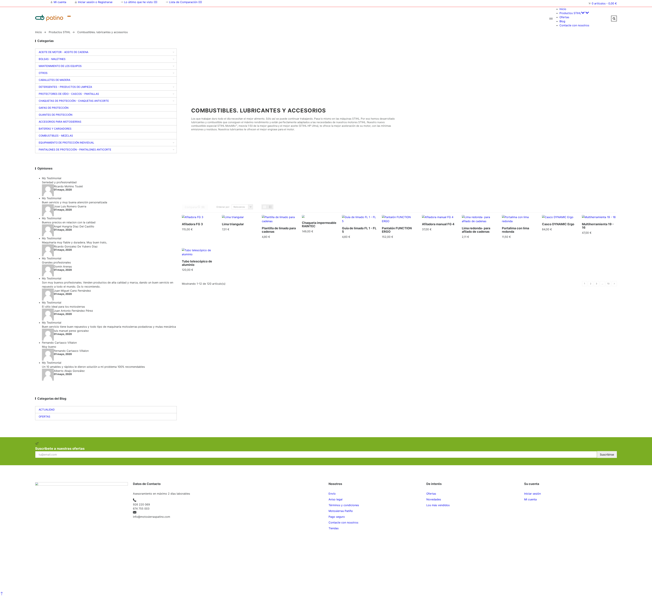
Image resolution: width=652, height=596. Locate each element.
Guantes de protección (55, 114)
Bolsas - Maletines (52, 59)
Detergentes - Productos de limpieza (65, 86)
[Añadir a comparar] (199, 219)
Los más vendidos (438, 505)
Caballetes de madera (54, 80)
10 (608, 283)
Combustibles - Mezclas (56, 135)
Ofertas (44, 416)
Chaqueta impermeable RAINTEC (319, 224)
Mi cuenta (530, 499)
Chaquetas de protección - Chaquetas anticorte (74, 100)
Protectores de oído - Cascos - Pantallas (69, 93)
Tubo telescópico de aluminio (197, 263)
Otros (43, 73)
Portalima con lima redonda (515, 229)
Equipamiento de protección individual (66, 142)
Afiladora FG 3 (192, 224)
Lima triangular (233, 224)
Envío (332, 493)
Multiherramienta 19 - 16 (598, 225)
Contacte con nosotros (343, 522)
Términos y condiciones (344, 505)
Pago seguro (337, 516)
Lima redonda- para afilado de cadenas (476, 229)
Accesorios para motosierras (60, 121)
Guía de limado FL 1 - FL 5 (359, 229)
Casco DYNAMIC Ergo (558, 224)
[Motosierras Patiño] (77, 18)
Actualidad (47, 409)
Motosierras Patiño (341, 511)
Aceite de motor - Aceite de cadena (63, 52)
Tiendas (334, 528)
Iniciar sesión (532, 493)
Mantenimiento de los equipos (60, 66)
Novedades (433, 499)
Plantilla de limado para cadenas (279, 229)
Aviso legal (335, 499)
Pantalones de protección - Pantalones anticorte (75, 149)
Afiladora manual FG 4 (438, 224)
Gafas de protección (53, 107)
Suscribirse (607, 454)
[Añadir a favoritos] (207, 218)
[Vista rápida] (191, 218)
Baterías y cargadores (55, 128)
